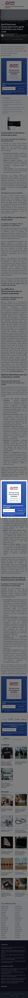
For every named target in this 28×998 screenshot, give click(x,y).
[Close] (24, 482)
